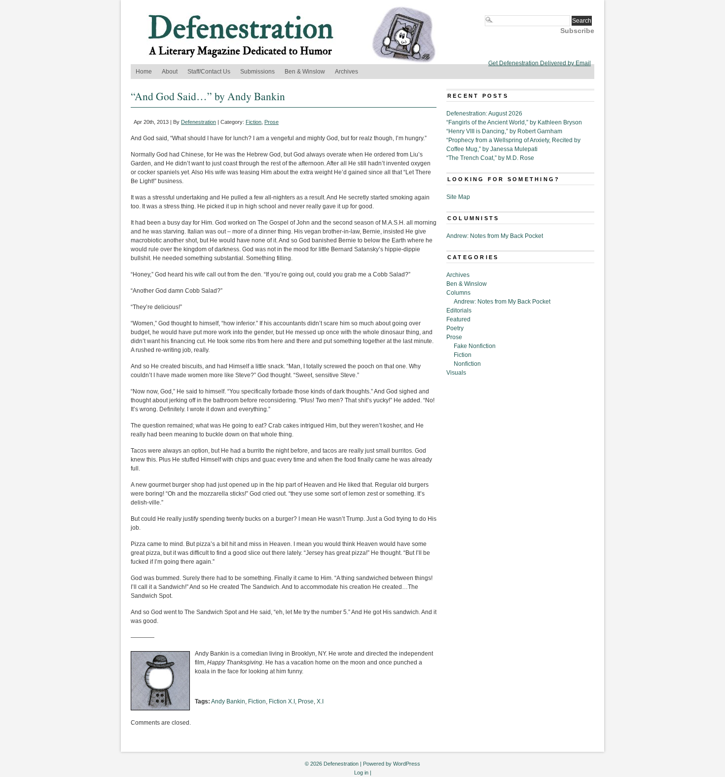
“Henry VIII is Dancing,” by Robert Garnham (504, 131)
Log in (361, 773)
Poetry (455, 328)
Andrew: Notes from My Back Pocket (494, 236)
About (170, 71)
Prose (271, 122)
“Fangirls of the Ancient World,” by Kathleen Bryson (514, 122)
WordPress (406, 764)
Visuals (456, 372)
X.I (320, 701)
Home (144, 71)
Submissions (257, 71)
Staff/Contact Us (208, 71)
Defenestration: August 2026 (484, 113)
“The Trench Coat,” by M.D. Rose (490, 158)
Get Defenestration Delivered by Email (539, 63)
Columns (458, 292)
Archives (346, 71)
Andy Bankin (228, 701)
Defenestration (198, 122)
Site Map (458, 197)
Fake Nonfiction (475, 346)
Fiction (253, 122)
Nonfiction (467, 363)
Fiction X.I (282, 701)
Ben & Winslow (305, 71)
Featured (458, 319)
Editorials (458, 310)
